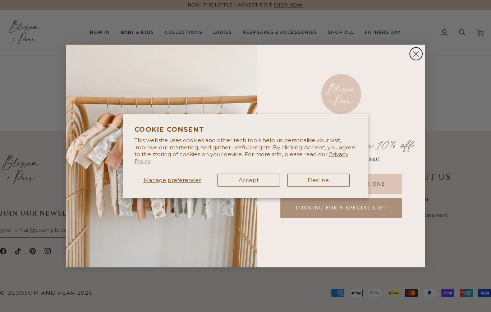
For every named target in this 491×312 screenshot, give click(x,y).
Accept (249, 180)
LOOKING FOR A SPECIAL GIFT (341, 208)
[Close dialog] (416, 54)
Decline (318, 180)
